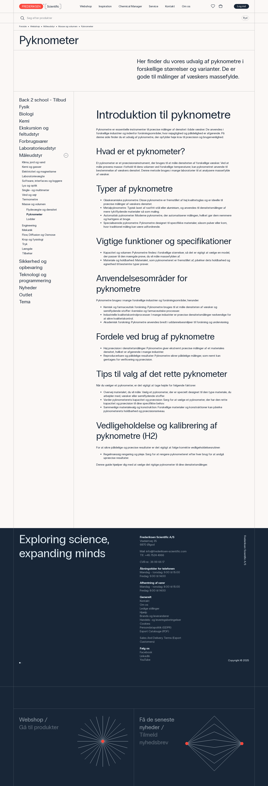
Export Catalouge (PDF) (154, 631)
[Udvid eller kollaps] (66, 155)
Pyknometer (87, 26)
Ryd (245, 17)
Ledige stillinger (149, 608)
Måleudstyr (49, 26)
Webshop (35, 26)
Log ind (241, 6)
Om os (144, 604)
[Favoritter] (213, 6)
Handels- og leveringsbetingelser (160, 620)
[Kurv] (220, 6)
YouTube (145, 659)
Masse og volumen (67, 26)
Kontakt (144, 601)
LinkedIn (145, 656)
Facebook (146, 652)
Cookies (145, 623)
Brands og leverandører (154, 616)
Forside (23, 26)
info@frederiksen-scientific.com (166, 551)
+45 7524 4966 (154, 555)
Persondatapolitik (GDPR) (155, 627)
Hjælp (143, 612)
